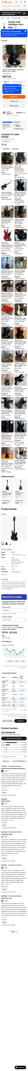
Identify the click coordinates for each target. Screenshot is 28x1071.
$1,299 (21, 694)
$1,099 (22, 690)
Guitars (14, 9)
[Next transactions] (24, 710)
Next (13, 931)
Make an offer (14, 105)
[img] (19, 112)
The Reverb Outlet (6, 9)
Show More (4, 574)
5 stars (3, 742)
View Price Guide (7, 721)
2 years (22, 661)
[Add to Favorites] (15, 27)
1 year (16, 661)
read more (4, 787)
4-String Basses (15, 571)
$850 (21, 682)
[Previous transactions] (21, 710)
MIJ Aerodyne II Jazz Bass (19, 493)
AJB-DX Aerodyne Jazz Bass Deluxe (7, 493)
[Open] (24, 610)
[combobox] (12, 610)
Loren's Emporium (9, 112)
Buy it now (14, 97)
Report (4, 792)
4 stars (3, 745)
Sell (17, 2)
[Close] (19, 86)
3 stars (3, 747)
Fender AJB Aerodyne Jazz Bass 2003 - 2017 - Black (13, 70)
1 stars (3, 752)
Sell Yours (20, 721)
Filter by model (6, 607)
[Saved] (21, 2)
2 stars (3, 749)
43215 (15, 78)
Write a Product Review (14, 738)
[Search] (25, 6)
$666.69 (22, 698)
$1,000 (22, 686)
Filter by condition (7, 616)
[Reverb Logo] (8, 2)
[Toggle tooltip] (7, 40)
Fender (13, 552)
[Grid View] (3, 144)
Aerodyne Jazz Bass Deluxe (11, 587)
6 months (10, 661)
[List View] (5, 144)
